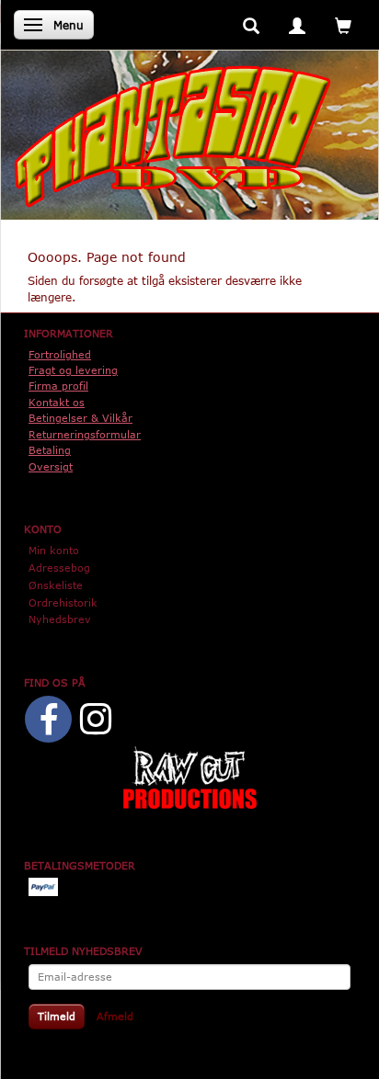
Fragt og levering (73, 370)
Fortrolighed (60, 354)
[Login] (297, 24)
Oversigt (51, 466)
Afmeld (115, 1016)
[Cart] (343, 24)
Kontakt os (57, 402)
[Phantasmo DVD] (173, 136)
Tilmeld (56, 1016)
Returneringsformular (85, 434)
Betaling (50, 450)
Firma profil (58, 386)
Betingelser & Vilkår (80, 418)
